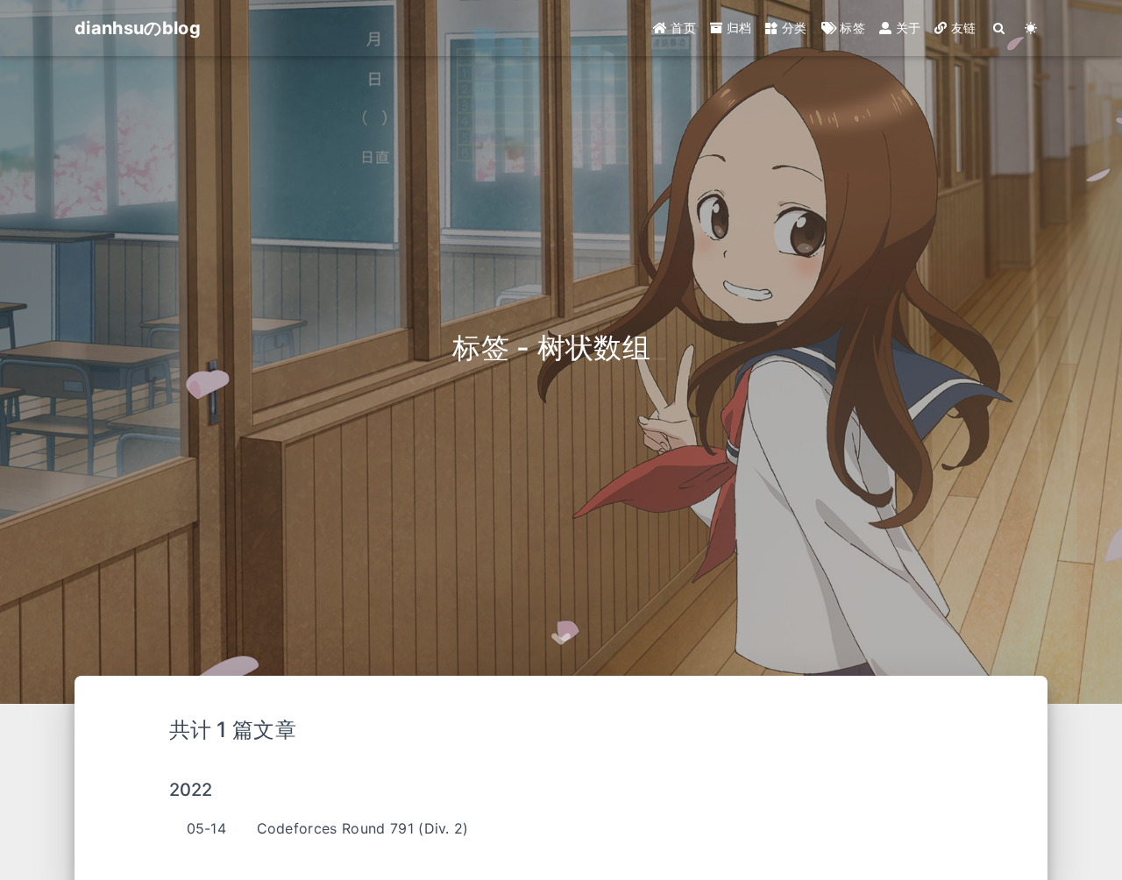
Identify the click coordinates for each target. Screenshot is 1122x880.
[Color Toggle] (1031, 28)
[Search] (1000, 28)
